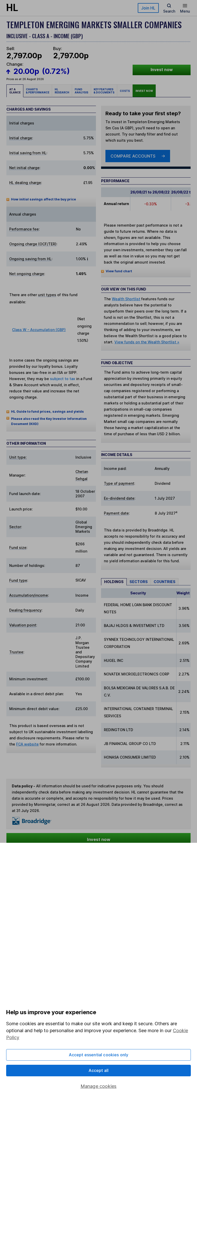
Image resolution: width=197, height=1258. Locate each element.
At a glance (15, 91)
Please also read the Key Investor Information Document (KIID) (49, 421)
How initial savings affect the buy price (43, 199)
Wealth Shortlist (126, 299)
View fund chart (119, 271)
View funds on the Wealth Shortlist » (146, 342)
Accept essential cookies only (99, 1054)
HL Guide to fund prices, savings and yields (47, 411)
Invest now (162, 69)
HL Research (62, 91)
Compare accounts (133, 156)
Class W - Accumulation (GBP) (39, 329)
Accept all (98, 1070)
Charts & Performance (37, 91)
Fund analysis (81, 91)
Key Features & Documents (104, 91)
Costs (125, 90)
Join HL (148, 8)
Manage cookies (99, 1086)
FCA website (27, 744)
